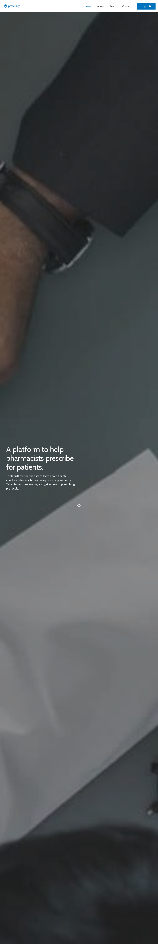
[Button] (79, 505)
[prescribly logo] (11, 6)
